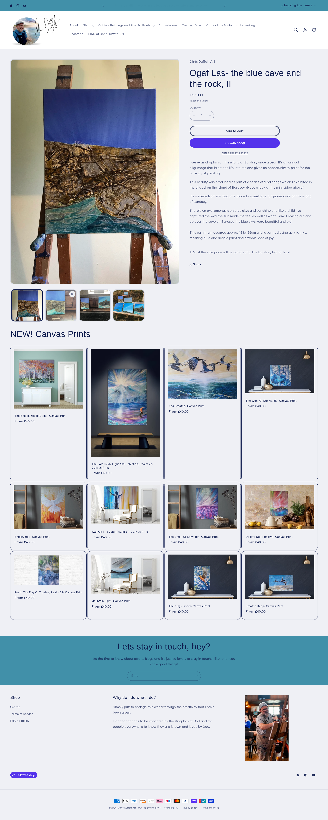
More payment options (235, 152)
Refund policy (19, 720)
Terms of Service (21, 714)
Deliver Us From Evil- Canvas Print (269, 536)
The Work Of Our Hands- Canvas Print (271, 400)
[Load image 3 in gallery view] (129, 305)
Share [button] (197, 264)
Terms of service (210, 808)
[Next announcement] (225, 6)
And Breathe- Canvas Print (186, 406)
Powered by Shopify (148, 808)
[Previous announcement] (103, 6)
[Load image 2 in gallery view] (95, 305)
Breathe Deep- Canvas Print (264, 606)
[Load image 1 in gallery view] (27, 305)
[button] (88, 25)
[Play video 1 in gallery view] (61, 305)
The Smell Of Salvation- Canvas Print (193, 536)
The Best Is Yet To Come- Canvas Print (40, 415)
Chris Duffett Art (127, 808)
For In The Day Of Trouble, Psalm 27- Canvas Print (48, 592)
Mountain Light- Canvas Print (111, 600)
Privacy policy (189, 808)
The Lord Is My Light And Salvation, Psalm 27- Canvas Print (122, 465)
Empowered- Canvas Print (32, 536)
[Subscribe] (196, 676)
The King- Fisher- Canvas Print (189, 606)
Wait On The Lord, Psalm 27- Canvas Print (120, 531)
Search (15, 707)
